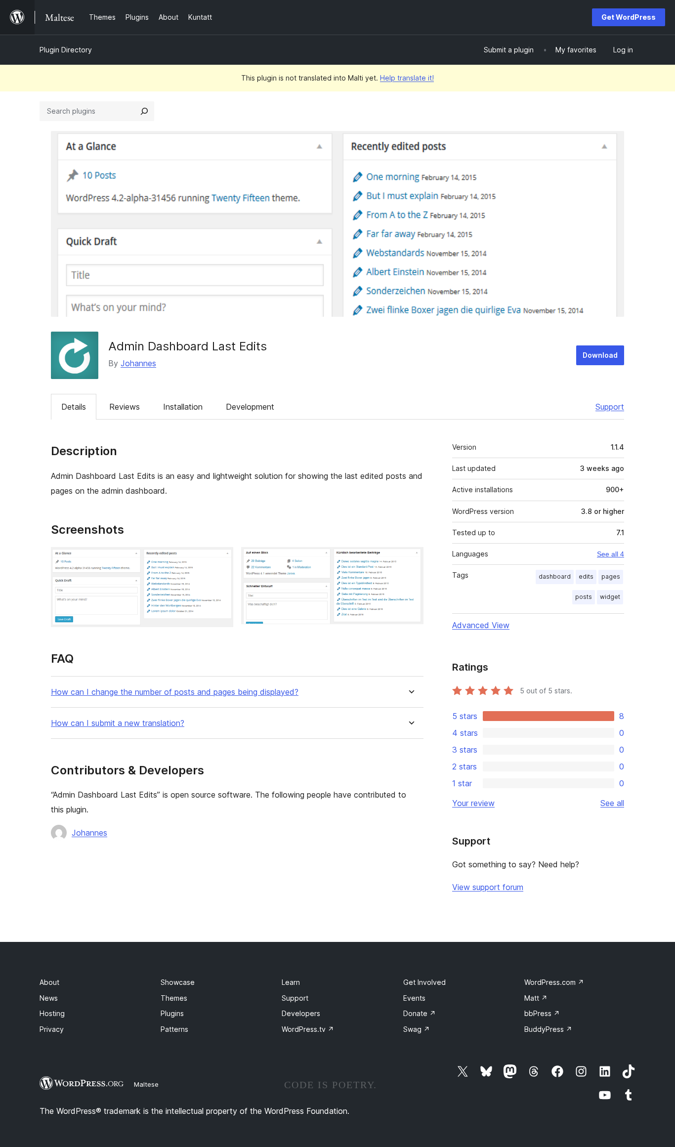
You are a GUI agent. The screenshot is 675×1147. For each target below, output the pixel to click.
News (49, 998)
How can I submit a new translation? (117, 723)
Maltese (146, 1084)
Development (250, 407)
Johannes (138, 363)
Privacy (52, 1029)
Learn (291, 982)
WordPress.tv (308, 1029)
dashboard (555, 576)
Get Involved (424, 982)
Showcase (178, 982)
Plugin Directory (66, 49)
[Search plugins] (144, 111)
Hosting (52, 1013)
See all (612, 803)
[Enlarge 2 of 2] (410, 560)
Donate (419, 1013)
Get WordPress (628, 17)
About (49, 982)
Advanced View (480, 625)
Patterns (174, 1029)
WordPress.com (554, 982)
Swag (416, 1029)
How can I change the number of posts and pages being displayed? (174, 692)
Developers (301, 1013)
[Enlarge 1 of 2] (220, 560)
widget (610, 596)
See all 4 (610, 554)
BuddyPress (548, 1029)
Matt (536, 998)
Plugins (172, 1013)
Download (600, 355)
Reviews (124, 407)
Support (609, 407)
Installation (183, 407)
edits (586, 576)
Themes (174, 998)
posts (583, 596)
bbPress (542, 1013)
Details (73, 407)
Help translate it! (407, 78)
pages (610, 576)
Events (414, 998)
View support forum (487, 887)
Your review (473, 803)
